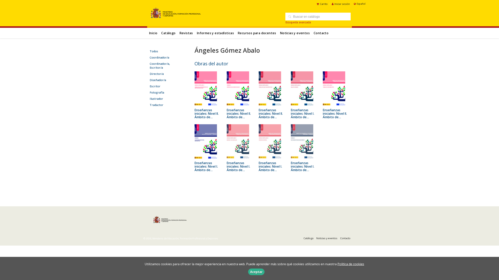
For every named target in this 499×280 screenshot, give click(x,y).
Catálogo (168, 33)
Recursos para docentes (257, 33)
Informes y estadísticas (215, 33)
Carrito (324, 4)
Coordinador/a (159, 57)
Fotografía (157, 92)
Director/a (157, 74)
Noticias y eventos (295, 33)
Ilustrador (156, 99)
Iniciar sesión (342, 4)
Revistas (186, 33)
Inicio (153, 33)
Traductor (156, 105)
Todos (154, 51)
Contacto (321, 33)
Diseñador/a (158, 80)
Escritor (155, 86)
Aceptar (256, 272)
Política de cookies (350, 264)
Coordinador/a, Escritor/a (160, 65)
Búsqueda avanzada (298, 22)
